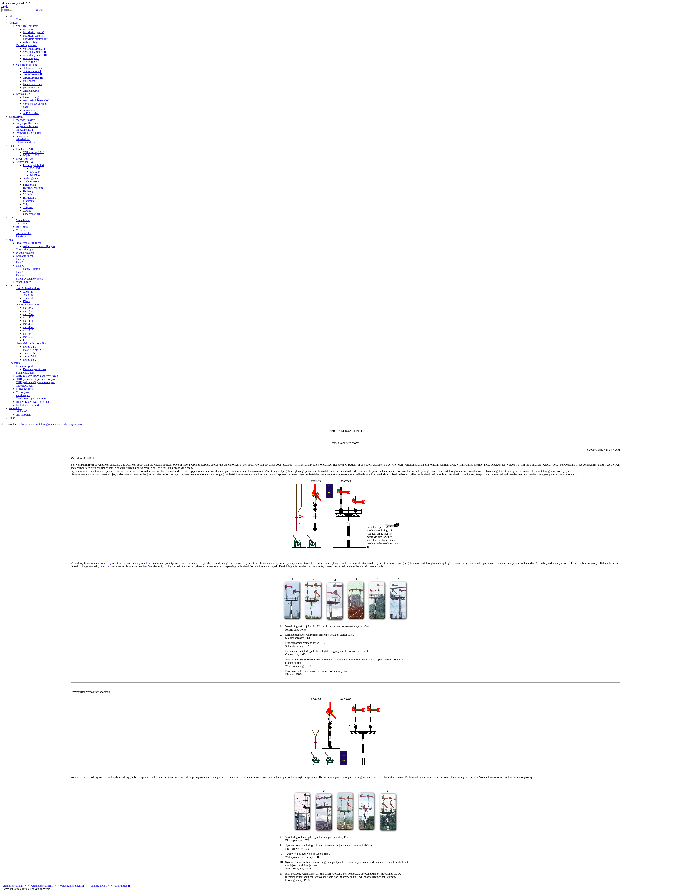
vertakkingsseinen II (41, 885)
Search (39, 9)
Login (4, 6)
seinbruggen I (99, 885)
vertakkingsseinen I (12, 885)
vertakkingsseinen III (72, 885)
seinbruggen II (122, 885)
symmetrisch (116, 563)
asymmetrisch (144, 563)
